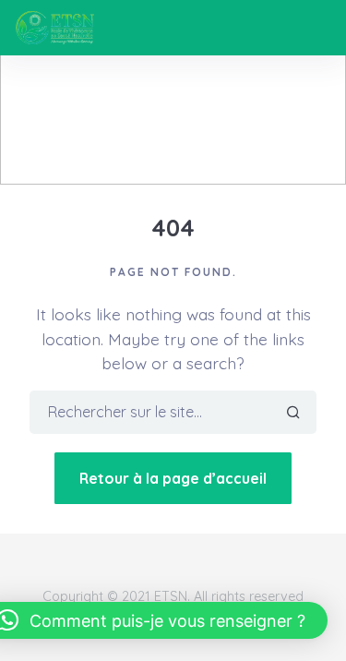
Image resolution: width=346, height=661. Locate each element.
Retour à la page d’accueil (173, 478)
